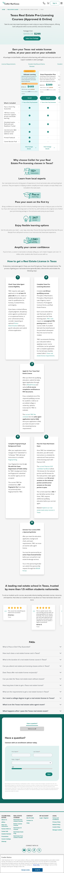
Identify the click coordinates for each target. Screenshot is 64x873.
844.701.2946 (30, 818)
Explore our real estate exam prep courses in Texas (46, 510)
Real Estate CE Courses (18, 828)
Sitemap (4, 841)
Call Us (44, 3)
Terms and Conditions (55, 818)
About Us (4, 819)
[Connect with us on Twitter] (39, 850)
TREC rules (50, 319)
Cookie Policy (56, 827)
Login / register (44, 818)
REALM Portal (31, 385)
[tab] (32, 723)
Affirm (3, 822)
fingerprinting (12, 460)
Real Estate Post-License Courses (18, 836)
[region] (32, 864)
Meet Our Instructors (5, 825)
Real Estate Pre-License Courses (18, 820)
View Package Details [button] (29, 148)
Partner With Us (6, 829)
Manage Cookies (57, 829)
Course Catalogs (6, 839)
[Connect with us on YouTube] (24, 850)
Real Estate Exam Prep (18, 832)
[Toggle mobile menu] (61, 3)
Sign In (55, 3)
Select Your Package (32, 38)
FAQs (28, 823)
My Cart (48, 3)
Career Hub (5, 831)
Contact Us (29, 820)
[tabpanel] (32, 765)
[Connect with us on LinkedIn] (29, 850)
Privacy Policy (56, 822)
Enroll (29, 98)
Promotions (5, 836)
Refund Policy (56, 824)
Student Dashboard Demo (36, 64)
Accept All (37, 870)
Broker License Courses (18, 824)
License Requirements (9, 64)
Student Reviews (6, 834)
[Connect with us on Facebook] (34, 850)
